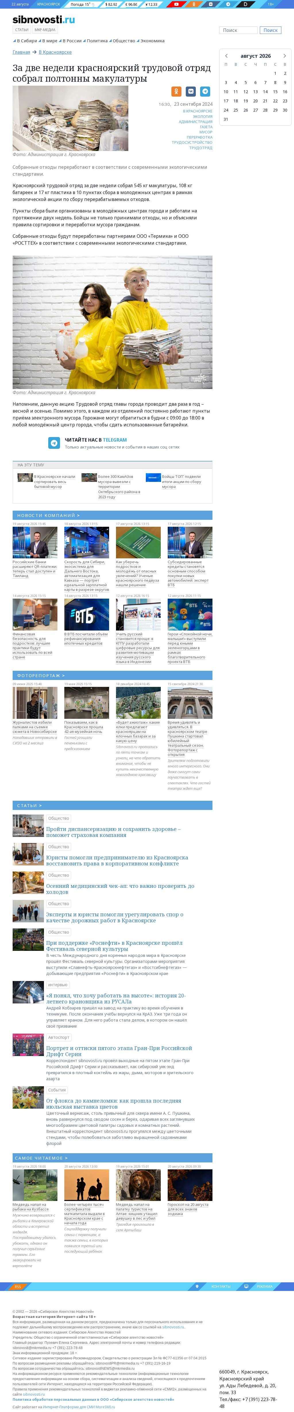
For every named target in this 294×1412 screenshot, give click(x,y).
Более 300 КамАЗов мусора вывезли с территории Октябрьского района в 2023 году (119, 486)
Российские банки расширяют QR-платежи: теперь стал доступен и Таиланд (35, 568)
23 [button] (285, 101)
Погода (77, 4)
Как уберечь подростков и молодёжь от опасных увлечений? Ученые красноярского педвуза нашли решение (137, 573)
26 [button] (245, 110)
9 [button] (285, 82)
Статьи (21, 29)
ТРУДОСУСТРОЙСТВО (192, 142)
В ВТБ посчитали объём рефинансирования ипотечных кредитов (86, 638)
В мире (49, 40)
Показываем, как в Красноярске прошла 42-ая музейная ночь (83, 727)
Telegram (115, 440)
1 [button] (275, 73)
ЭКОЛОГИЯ (202, 116)
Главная (21, 52)
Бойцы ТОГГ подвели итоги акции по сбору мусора (181, 481)
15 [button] (275, 91)
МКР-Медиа (45, 29)
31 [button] (226, 119)
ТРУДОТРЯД (200, 147)
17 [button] (226, 101)
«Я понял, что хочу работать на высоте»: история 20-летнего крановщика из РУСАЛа (116, 998)
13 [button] (255, 91)
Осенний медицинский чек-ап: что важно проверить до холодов (120, 889)
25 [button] (235, 110)
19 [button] (245, 101)
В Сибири (27, 40)
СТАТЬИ (29, 805)
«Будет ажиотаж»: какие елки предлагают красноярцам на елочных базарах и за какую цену (138, 731)
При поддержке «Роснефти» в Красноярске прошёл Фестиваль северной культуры (114, 946)
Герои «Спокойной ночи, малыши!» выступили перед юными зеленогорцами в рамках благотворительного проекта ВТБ (190, 647)
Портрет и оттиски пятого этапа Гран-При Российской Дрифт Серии (119, 1051)
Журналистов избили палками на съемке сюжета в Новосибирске (35, 727)
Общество (124, 40)
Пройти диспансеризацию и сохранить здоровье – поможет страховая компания (113, 832)
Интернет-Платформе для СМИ (69, 1407)
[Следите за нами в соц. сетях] (176, 4)
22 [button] (275, 101)
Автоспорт (58, 1037)
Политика (97, 40)
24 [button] (226, 110)
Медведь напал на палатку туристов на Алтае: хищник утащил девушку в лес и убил (136, 1211)
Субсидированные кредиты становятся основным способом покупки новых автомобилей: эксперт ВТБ (188, 573)
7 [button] (265, 82)
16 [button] (285, 91)
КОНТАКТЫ (221, 1286)
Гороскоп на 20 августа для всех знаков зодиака (188, 1209)
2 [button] (285, 73)
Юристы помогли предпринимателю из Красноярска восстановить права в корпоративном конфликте (117, 860)
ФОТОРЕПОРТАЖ (41, 675)
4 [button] (236, 82)
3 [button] (226, 82)
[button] (227, 55)
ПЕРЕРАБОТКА (199, 137)
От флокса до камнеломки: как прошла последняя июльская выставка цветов (113, 1103)
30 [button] (285, 110)
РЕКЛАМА (265, 1286)
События (57, 1090)
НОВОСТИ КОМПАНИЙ (48, 515)
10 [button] (226, 91)
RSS (18, 1286)
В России (72, 40)
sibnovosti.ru (173, 1327)
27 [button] (255, 110)
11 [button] (235, 91)
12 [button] (245, 91)
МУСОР (206, 132)
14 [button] (265, 91)
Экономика (152, 40)
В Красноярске (55, 52)
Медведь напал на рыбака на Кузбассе (31, 1207)
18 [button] (235, 101)
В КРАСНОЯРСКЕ (197, 111)
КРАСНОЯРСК (48, 4)
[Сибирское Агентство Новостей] (44, 19)
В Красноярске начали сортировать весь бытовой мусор (54, 481)
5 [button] (246, 82)
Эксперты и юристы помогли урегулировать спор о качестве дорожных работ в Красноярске (114, 917)
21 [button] (265, 101)
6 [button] (255, 82)
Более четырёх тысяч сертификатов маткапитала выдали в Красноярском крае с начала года (84, 1213)
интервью (57, 984)
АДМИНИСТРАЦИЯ (195, 121)
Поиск (271, 30)
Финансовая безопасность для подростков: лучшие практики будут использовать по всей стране (32, 645)
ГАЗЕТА (206, 126)
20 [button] (255, 101)
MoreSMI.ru (105, 1407)
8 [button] (275, 82)
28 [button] (265, 110)
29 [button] (275, 110)
